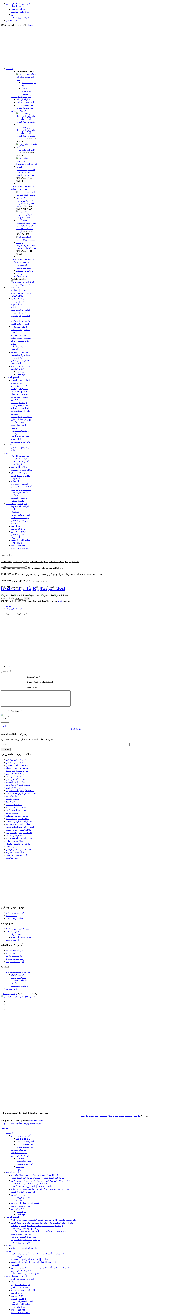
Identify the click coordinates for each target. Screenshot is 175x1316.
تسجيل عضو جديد (18, 9)
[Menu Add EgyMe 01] (26, 79)
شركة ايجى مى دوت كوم (129, 1115)
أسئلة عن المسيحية (14, 931)
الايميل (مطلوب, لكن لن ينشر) (40, 682)
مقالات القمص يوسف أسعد (17, 818)
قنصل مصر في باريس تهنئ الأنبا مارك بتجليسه (26, 247)
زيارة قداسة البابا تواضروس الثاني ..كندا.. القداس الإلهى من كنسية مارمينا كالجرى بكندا (25, 133)
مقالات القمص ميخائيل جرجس (19, 849)
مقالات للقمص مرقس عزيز (18, 855)
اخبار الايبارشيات (13, 953)
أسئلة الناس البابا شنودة (21, 937)
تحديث (3, 718)
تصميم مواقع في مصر (108, 1115)
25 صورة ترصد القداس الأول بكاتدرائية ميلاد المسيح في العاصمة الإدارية (26, 227)
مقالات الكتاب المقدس (15, 762)
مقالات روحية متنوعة (15, 852)
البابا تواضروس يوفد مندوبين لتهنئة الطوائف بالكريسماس (26, 203)
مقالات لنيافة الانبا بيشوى (16, 787)
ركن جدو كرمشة (13, 939)
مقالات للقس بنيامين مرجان (18, 824)
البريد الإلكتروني (15, 608)
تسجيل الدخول (17, 6)
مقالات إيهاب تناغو (13, 846)
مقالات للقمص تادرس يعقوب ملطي (21, 793)
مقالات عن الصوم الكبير (16, 810)
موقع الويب (32, 686)
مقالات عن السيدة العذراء (17, 768)
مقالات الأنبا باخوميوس (15, 779)
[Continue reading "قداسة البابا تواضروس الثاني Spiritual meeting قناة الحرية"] (26, 166)
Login (30, 25)
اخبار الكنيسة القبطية (15, 950)
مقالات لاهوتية (12, 796)
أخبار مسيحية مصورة (15, 958)
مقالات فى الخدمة (14, 804)
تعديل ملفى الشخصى (20, 11)
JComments (76, 728)
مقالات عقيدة (12, 801)
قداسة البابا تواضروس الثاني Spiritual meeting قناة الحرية (25, 172)
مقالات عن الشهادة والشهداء (18, 843)
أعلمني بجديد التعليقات (13, 710)
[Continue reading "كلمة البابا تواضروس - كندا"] (26, 147)
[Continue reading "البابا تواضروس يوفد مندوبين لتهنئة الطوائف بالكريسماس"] (26, 197)
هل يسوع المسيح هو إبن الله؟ (18, 928)
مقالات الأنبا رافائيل (14, 776)
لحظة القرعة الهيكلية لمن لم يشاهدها (33, 588)
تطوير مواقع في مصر (89, 1115)
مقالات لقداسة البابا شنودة (17, 770)
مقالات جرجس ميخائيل (16, 835)
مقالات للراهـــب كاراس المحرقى (20, 821)
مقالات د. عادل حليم (14, 841)
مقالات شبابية (12, 813)
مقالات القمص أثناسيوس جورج (19, 838)
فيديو (60, 601)
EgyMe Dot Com (35, 1120)
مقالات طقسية (12, 799)
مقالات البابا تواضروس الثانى (18, 759)
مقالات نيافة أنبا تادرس (15, 782)
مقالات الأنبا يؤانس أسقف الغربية (20, 790)
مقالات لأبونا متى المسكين (17, 815)
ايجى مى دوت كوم (9, 993)
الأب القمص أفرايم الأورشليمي (19, 832)
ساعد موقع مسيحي (26, 92)
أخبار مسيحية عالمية (14, 956)
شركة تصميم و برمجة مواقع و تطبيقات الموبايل (21, 1123)
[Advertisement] (76, 47)
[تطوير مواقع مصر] (18, 996)
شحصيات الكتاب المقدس (17, 765)
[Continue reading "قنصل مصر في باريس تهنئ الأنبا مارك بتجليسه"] (26, 242)
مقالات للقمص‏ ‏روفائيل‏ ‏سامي (18, 829)
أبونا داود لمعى (12, 857)
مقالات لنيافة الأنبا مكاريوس (18, 784)
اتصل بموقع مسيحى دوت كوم (18, 3)
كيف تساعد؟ (27, 88)
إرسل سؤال (16, 934)
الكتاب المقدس (12, 20)
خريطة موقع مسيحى (20, 17)
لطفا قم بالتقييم (8, 598)
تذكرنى (14, 14)
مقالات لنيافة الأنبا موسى (16, 773)
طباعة (9, 605)
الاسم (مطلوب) (33, 677)
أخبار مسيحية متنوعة (15, 961)
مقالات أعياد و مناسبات (16, 807)
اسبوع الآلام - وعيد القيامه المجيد (20, 827)
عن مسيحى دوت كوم (15, 912)
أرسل (3, 726)
